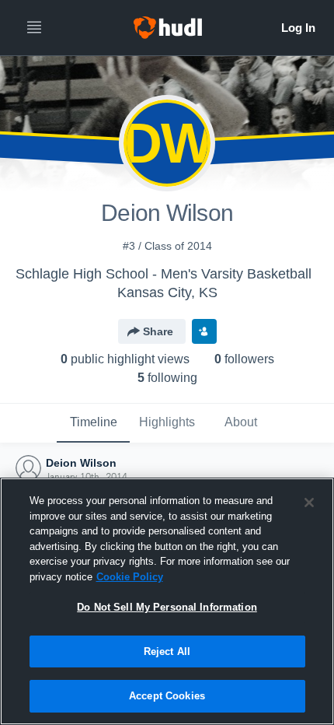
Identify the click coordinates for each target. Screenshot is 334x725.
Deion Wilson (81, 463)
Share (158, 331)
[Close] (309, 502)
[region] (167, 601)
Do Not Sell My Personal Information (167, 607)
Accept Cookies (167, 696)
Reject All (167, 651)
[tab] (93, 423)
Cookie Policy (129, 577)
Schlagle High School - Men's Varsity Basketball (163, 274)
